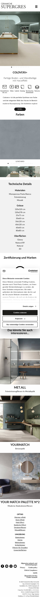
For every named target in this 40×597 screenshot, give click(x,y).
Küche (20, 540)
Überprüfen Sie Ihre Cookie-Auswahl (30, 576)
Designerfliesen (20, 527)
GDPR (35, 573)
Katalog (22, 91)
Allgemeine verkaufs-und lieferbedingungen (29, 564)
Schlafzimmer (20, 545)
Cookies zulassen (20, 312)
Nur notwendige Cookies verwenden (20, 324)
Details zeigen (28, 306)
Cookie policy (32, 567)
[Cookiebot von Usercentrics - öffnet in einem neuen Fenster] (28, 271)
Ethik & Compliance (30, 570)
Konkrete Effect (20, 525)
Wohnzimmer (20, 542)
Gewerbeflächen (20, 550)
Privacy (22, 567)
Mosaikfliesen (20, 530)
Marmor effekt (20, 517)
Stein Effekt (20, 520)
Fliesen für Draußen (20, 548)
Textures (37, 91)
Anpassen (19, 319)
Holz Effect (20, 522)
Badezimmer (20, 537)
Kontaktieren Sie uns (4, 91)
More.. (20, 109)
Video (12, 91)
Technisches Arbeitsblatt (29, 91)
